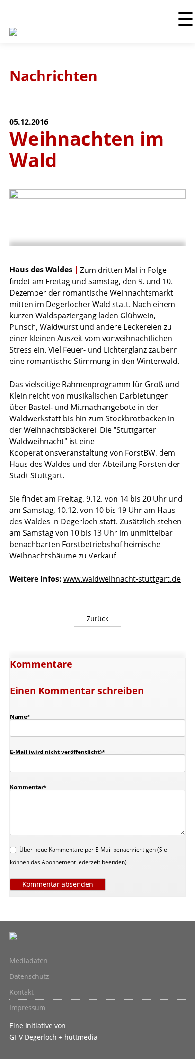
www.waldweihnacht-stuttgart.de (122, 579)
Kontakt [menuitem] (21, 992)
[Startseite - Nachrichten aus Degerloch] (13, 37)
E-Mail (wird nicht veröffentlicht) (57, 751)
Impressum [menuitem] (27, 1008)
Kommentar (28, 786)
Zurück (97, 618)
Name (24, 716)
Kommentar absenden (57, 884)
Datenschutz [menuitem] (29, 976)
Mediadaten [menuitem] (28, 961)
